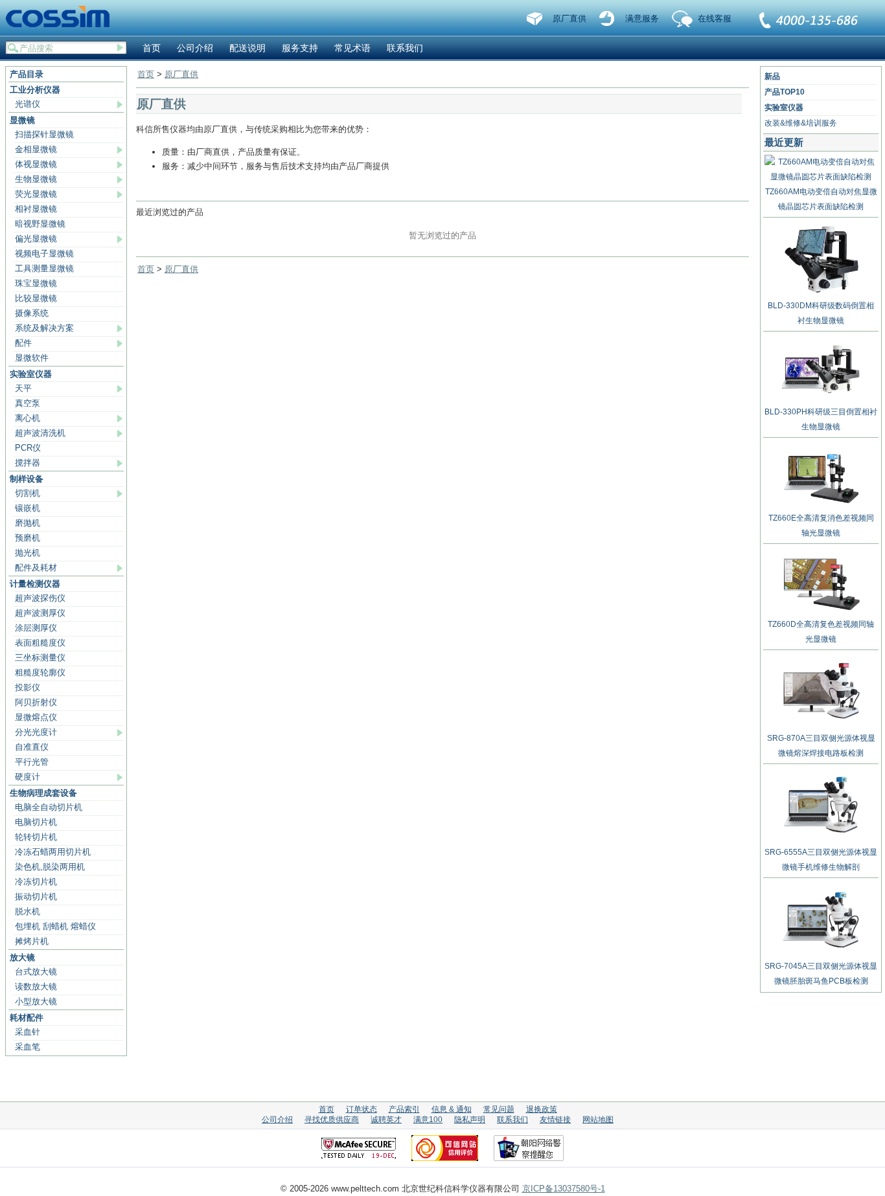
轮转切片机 (36, 837)
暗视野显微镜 (40, 224)
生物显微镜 (36, 179)
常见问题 (498, 1109)
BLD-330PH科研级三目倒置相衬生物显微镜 (820, 419)
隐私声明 (469, 1119)
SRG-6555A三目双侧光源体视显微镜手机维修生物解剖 (820, 860)
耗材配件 (26, 1017)
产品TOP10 (784, 91)
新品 (772, 76)
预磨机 (27, 538)
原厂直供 (569, 18)
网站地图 (598, 1119)
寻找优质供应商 (332, 1119)
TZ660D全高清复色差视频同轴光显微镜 (821, 632)
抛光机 (27, 553)
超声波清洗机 (40, 433)
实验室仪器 (31, 374)
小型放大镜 (36, 1001)
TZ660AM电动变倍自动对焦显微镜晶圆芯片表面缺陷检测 (821, 199)
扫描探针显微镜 (44, 134)
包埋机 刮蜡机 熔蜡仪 (55, 926)
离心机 (27, 418)
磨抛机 (27, 523)
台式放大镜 (36, 971)
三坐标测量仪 (40, 657)
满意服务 (642, 18)
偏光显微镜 (36, 238)
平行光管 (32, 762)
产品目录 (26, 74)
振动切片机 (36, 896)
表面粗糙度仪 (40, 643)
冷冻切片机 (36, 881)
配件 (23, 343)
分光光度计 (36, 732)
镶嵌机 (27, 508)
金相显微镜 (36, 149)
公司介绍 (195, 48)
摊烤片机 (32, 941)
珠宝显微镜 (36, 283)
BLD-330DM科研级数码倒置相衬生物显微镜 (821, 313)
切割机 (27, 493)
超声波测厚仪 (40, 613)
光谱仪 (27, 104)
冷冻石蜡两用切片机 (53, 852)
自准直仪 (32, 747)
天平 (23, 388)
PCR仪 (28, 448)
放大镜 (22, 957)
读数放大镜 (36, 986)
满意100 (427, 1119)
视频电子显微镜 (44, 253)
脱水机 (27, 911)
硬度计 (27, 777)
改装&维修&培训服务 (800, 123)
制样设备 (26, 479)
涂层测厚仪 (36, 628)
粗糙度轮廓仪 (40, 672)
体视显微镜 (36, 164)
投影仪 (27, 687)
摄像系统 (32, 313)
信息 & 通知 (451, 1109)
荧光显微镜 (36, 194)
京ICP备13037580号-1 (563, 1188)
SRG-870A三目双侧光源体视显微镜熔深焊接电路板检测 (821, 746)
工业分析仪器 (35, 90)
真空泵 (27, 403)
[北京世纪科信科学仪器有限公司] (62, 17)
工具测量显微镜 (44, 268)
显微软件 (32, 358)
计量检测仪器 (35, 584)
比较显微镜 (36, 298)
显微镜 (22, 120)
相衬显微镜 (36, 209)
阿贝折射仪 (36, 702)
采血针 (27, 1032)
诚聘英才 (386, 1119)
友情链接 (555, 1119)
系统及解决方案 (44, 328)
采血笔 (27, 1047)
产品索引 (404, 1109)
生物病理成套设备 (43, 793)
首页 (152, 48)
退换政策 (541, 1109)
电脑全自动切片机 (48, 807)
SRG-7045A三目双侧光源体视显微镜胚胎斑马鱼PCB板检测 (820, 974)
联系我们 (809, 21)
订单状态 (361, 1109)
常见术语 (352, 48)
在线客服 (714, 18)
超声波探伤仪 (40, 598)
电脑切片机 (36, 822)
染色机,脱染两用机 (50, 867)
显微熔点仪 (36, 717)
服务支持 (300, 48)
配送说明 (247, 48)
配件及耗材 (36, 567)
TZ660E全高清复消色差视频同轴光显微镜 (821, 525)
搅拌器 (27, 463)
